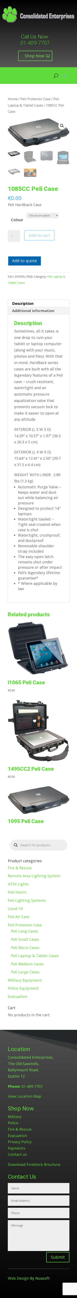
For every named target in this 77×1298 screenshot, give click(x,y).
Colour (17, 219)
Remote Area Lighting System (34, 875)
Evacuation (17, 996)
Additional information (33, 310)
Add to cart (39, 235)
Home (13, 98)
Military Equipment (25, 980)
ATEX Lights (18, 884)
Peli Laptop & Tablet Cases (35, 955)
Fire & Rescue (20, 867)
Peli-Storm (17, 892)
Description (22, 303)
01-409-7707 (35, 43)
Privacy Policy (20, 1141)
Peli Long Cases (24, 931)
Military (14, 1116)
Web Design (18, 1278)
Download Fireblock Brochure (34, 1164)
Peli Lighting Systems (27, 900)
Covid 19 (15, 908)
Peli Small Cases (25, 939)
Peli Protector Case (36, 98)
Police (13, 1122)
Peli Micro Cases (25, 947)
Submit (58, 1257)
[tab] (39, 303)
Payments (16, 1148)
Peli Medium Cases (27, 963)
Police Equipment (23, 988)
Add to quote (24, 260)
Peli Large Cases (25, 971)
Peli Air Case (18, 916)
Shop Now (35, 56)
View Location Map (24, 1096)
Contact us (17, 1154)
